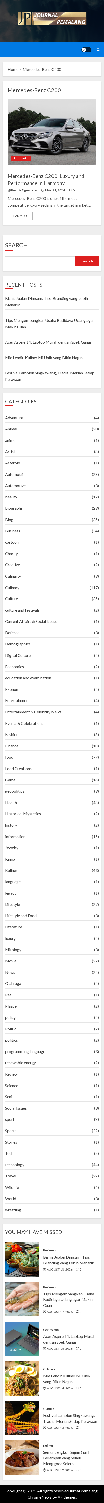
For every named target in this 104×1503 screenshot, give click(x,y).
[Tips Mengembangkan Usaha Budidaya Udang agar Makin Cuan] (22, 1299)
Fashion (11, 734)
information (15, 836)
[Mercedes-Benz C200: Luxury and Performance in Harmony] (52, 132)
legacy (10, 893)
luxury (10, 938)
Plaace (11, 1006)
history (11, 825)
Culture (11, 598)
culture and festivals (22, 610)
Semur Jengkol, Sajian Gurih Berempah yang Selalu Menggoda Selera (66, 1458)
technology (14, 1164)
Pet (8, 994)
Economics (14, 666)
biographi (13, 508)
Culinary (12, 587)
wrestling (13, 1209)
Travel (10, 1175)
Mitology (13, 949)
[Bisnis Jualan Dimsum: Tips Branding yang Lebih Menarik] (22, 1259)
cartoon (12, 542)
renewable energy (20, 1062)
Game (10, 779)
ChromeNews (39, 1497)
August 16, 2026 (60, 1348)
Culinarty (13, 576)
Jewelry (11, 847)
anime (10, 440)
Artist (10, 451)
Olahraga (13, 983)
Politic (10, 1028)
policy (10, 1017)
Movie (10, 960)
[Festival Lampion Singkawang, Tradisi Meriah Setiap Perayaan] (22, 1418)
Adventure (14, 417)
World (10, 1198)
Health (11, 802)
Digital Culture (18, 655)
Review (11, 1074)
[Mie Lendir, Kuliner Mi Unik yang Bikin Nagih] (22, 1378)
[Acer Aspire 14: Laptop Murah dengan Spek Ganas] (22, 1339)
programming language (25, 1051)
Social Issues (16, 1108)
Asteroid (12, 462)
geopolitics (14, 791)
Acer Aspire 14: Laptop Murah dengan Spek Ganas (48, 342)
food (9, 757)
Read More (20, 216)
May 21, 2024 (55, 190)
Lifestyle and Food (21, 915)
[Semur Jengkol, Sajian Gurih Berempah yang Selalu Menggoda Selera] (22, 1457)
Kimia (10, 859)
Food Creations (18, 768)
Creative (12, 564)
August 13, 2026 (60, 1428)
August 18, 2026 (60, 1269)
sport (9, 1119)
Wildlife (12, 1187)
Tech (9, 1153)
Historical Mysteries (23, 813)
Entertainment (17, 700)
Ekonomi (12, 689)
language (13, 881)
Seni (8, 1096)
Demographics (18, 643)
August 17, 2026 (60, 1312)
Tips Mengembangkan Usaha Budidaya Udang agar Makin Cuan (68, 1299)
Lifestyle (12, 904)
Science (11, 1085)
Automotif (21, 158)
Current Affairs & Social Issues (31, 621)
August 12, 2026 (60, 1470)
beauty (11, 496)
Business (12, 530)
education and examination (28, 677)
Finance (11, 745)
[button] (5, 49)
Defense (12, 632)
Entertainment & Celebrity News (33, 711)
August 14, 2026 (60, 1388)
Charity (11, 553)
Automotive (15, 485)
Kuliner (11, 870)
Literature (13, 926)
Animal (11, 428)
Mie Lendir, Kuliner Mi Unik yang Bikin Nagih (44, 357)
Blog (9, 519)
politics (11, 1040)
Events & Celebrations (24, 723)
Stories (11, 1142)
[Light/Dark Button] (86, 49)
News (10, 972)
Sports (10, 1130)
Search (16, 245)
